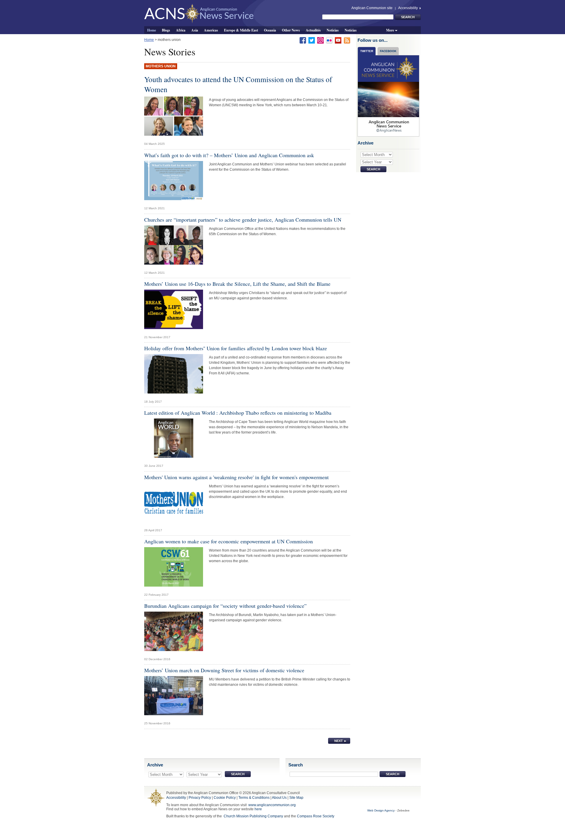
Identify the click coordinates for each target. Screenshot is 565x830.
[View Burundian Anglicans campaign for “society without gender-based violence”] (173, 633)
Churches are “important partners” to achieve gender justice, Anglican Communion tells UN (242, 219)
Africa (180, 30)
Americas (211, 30)
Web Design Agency (381, 810)
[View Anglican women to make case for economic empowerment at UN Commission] (173, 568)
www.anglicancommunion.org (272, 805)
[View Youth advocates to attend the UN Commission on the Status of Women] (173, 118)
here (258, 809)
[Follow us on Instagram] (320, 40)
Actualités (313, 30)
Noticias (333, 30)
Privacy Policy (200, 798)
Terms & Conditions (254, 798)
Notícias (351, 30)
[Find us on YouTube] (338, 40)
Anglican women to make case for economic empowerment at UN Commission (228, 541)
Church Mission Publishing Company (253, 816)
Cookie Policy (225, 798)
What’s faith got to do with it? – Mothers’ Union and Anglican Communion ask (229, 155)
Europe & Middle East (241, 30)
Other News (291, 30)
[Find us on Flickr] (329, 40)
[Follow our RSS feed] (347, 40)
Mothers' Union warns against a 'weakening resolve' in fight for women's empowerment (236, 477)
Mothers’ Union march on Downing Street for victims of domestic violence (224, 670)
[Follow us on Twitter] (311, 40)
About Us (279, 798)
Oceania (270, 30)
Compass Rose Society (315, 816)
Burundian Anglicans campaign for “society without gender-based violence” (225, 605)
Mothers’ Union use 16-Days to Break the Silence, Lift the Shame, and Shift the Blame (237, 283)
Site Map (296, 798)
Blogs (166, 30)
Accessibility (408, 8)
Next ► (340, 741)
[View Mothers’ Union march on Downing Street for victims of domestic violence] (173, 697)
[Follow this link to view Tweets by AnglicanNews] (389, 96)
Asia (194, 30)
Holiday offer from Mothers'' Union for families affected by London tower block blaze (235, 348)
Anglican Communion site (372, 8)
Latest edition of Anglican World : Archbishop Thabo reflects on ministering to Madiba (237, 412)
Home (151, 30)
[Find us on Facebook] (303, 40)
